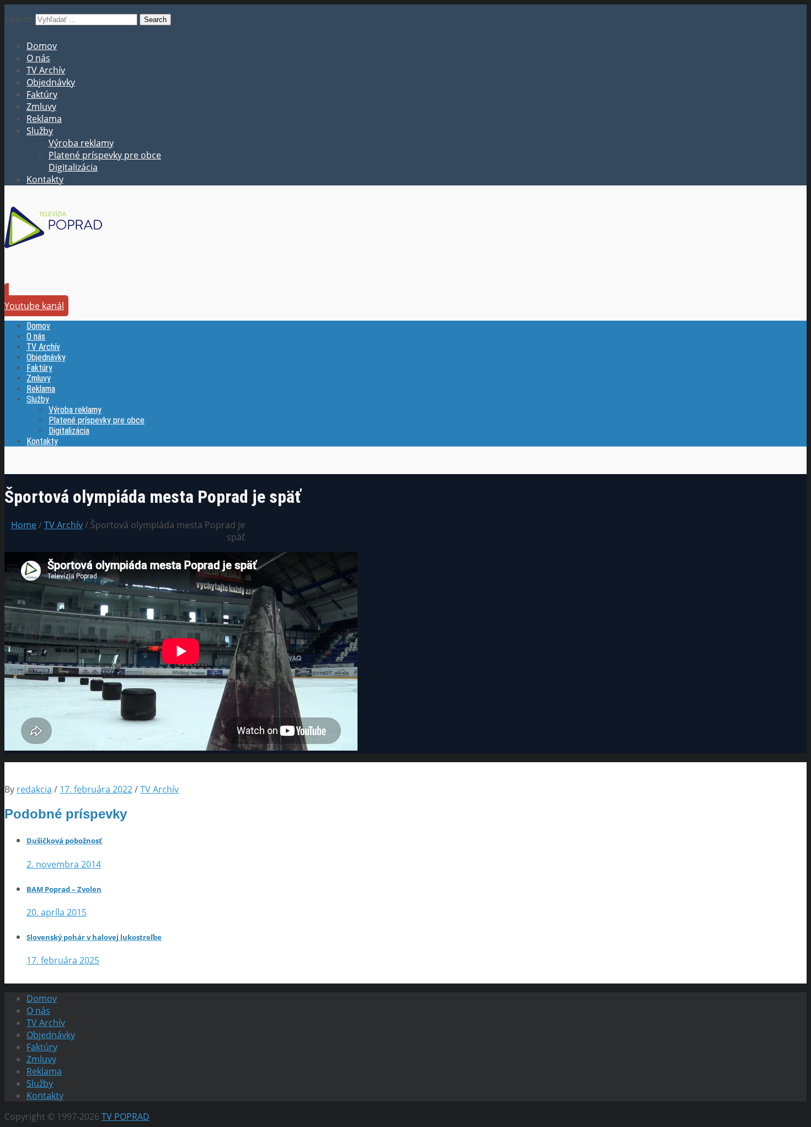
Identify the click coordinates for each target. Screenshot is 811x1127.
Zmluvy (41, 106)
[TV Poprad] (53, 251)
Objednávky (50, 82)
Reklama (44, 119)
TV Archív (45, 70)
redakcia (34, 789)
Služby (39, 131)
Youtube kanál (34, 306)
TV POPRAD (126, 1116)
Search (18, 19)
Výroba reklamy (81, 143)
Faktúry (41, 94)
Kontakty (44, 179)
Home (23, 525)
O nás (38, 58)
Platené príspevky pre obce (105, 155)
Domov (41, 46)
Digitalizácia (73, 167)
